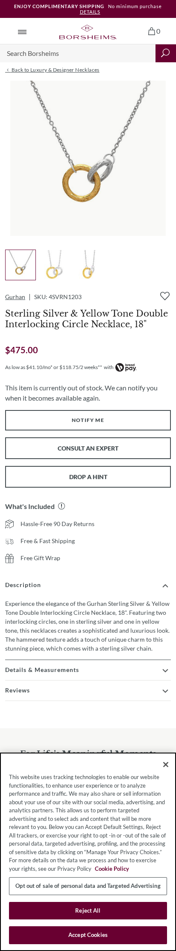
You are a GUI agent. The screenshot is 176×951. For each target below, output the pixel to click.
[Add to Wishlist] (165, 296)
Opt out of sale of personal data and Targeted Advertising (87, 885)
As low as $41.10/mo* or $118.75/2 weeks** (53, 367)
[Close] (165, 764)
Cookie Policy (112, 868)
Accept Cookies (88, 934)
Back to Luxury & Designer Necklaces (54, 70)
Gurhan (15, 296)
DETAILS (90, 12)
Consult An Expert (88, 448)
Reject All (87, 910)
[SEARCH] (165, 53)
